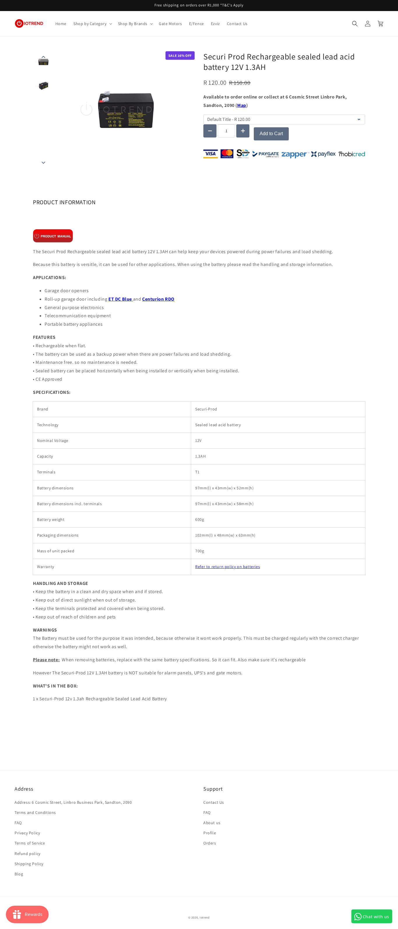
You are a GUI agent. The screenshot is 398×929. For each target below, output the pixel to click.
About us (212, 822)
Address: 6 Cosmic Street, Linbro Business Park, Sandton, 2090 (73, 802)
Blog (19, 874)
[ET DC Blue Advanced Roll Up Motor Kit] (132, 299)
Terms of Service (30, 843)
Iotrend (205, 917)
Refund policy (27, 853)
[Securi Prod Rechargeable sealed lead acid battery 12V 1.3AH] (53, 235)
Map (241, 105)
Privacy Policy (27, 832)
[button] (92, 23)
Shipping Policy (29, 863)
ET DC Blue (120, 299)
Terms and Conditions (35, 812)
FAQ (18, 822)
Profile (209, 832)
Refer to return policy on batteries (227, 566)
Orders (209, 843)
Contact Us (213, 802)
